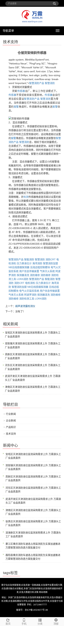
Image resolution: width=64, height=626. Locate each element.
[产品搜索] (54, 2)
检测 (25, 196)
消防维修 (35, 275)
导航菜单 (8, 30)
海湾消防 (37, 263)
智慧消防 (50, 83)
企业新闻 (11, 420)
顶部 (56, 623)
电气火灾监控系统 (29, 290)
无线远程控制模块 (40, 267)
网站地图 (43, 592)
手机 (24, 623)
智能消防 (29, 259)
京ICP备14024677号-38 (36, 610)
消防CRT (51, 259)
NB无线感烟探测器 (19, 267)
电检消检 (30, 283)
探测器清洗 (23, 275)
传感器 (21, 91)
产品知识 (11, 427)
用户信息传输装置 (29, 271)
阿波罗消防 (30, 294)
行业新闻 (11, 413)
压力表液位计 (24, 263)
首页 (8, 623)
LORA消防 (22, 279)
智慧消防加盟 (50, 263)
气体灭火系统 (47, 271)
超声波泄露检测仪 (25, 306)
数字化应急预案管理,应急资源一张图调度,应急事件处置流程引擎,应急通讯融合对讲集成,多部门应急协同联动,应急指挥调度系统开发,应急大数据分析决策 (32, 588)
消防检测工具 (26, 298)
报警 (16, 106)
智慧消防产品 (36, 83)
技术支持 (11, 433)
